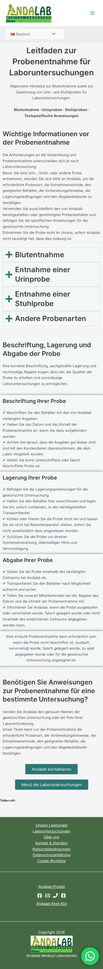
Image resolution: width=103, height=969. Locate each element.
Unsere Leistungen (52, 825)
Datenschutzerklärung (51, 855)
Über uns (51, 837)
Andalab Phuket (51, 886)
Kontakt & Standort (51, 843)
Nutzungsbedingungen (51, 849)
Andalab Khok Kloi (51, 904)
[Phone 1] (55, 895)
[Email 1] (47, 895)
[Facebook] (39, 895)
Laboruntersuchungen (51, 831)
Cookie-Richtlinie (51, 861)
